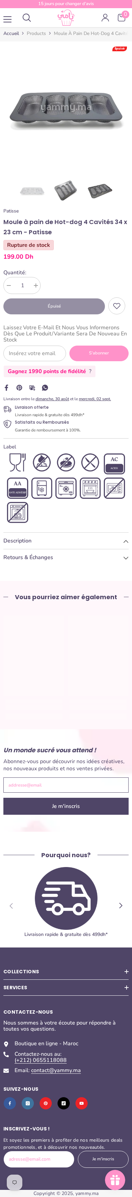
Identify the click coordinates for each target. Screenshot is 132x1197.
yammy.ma (86, 1193)
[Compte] (105, 17)
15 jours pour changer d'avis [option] (66, 4)
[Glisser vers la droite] (120, 906)
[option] (66, 107)
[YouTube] (81, 1103)
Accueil (11, 34)
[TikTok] (63, 1103)
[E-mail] (32, 387)
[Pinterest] (19, 387)
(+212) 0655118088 (41, 1060)
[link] (116, 305)
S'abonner (99, 353)
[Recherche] (27, 18)
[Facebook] (6, 387)
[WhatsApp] (45, 387)
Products (36, 34)
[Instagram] (27, 1103)
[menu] (7, 19)
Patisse (11, 211)
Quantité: (14, 273)
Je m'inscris (66, 806)
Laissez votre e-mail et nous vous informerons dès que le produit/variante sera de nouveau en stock (65, 334)
